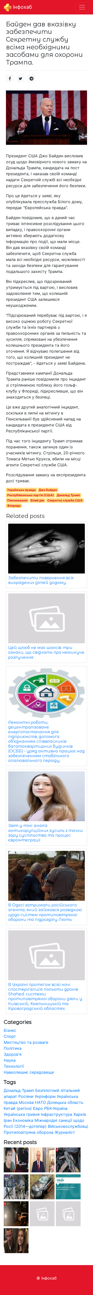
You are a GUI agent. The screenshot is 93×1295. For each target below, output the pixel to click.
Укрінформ (45, 1096)
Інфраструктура (56, 1114)
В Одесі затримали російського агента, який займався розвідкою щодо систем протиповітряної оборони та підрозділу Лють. (45, 912)
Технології (14, 1066)
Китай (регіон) (18, 1108)
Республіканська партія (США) (30, 495)
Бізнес (10, 1030)
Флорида (14, 505)
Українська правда (21, 490)
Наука (10, 1060)
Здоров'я (13, 1054)
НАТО (40, 1102)
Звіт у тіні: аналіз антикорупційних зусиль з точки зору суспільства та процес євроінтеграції (45, 832)
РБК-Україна (55, 1108)
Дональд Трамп (68, 495)
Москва (26, 1102)
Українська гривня (22, 1114)
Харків (79, 1114)
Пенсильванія (17, 500)
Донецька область (65, 1102)
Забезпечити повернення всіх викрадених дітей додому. (41, 580)
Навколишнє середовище (29, 1072)
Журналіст (65, 1132)
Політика (13, 1048)
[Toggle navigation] (82, 7)
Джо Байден (48, 490)
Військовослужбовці (68, 1126)
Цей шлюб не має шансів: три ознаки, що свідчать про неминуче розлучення (46, 652)
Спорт (10, 1036)
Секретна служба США (65, 500)
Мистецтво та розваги (26, 1042)
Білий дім (37, 500)
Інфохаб (21, 7)
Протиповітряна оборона (28, 1132)
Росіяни (25, 1096)
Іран (8, 1120)
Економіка (23, 1120)
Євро (38, 1108)
